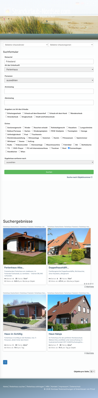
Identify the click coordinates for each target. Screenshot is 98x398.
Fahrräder (67, 145)
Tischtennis (36, 134)
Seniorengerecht (14, 128)
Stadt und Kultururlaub (45, 117)
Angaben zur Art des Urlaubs (16, 109)
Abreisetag (9, 98)
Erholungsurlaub (14, 113)
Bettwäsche (86, 145)
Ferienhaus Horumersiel (42, 293)
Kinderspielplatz (40, 131)
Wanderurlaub (76, 113)
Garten (27, 131)
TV (8, 148)
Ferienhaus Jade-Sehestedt (43, 227)
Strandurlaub (12, 117)
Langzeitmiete (86, 128)
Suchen (49, 172)
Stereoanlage (36, 145)
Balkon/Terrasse (14, 131)
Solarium (46, 138)
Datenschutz (75, 386)
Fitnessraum (67, 138)
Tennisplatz (72, 131)
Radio (9, 145)
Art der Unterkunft (12, 65)
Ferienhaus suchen (17, 386)
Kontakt (54, 386)
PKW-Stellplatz (57, 131)
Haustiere (72, 128)
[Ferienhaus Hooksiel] (69, 246)
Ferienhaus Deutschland (11, 227)
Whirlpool (11, 141)
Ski (76, 145)
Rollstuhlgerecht (58, 128)
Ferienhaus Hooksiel (85, 227)
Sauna (21, 141)
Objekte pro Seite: (82, 371)
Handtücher (12, 152)
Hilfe (47, 386)
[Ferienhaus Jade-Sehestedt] (24, 246)
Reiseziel (8, 57)
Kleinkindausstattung (16, 138)
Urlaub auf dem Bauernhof (35, 113)
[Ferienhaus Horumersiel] (24, 312)
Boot (64, 148)
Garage (84, 131)
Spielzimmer (81, 138)
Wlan (22, 152)
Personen (9, 76)
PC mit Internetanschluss (37, 148)
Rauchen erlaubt (40, 128)
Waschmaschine (53, 145)
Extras (7, 123)
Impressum (63, 386)
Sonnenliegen (75, 148)
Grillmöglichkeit (14, 134)
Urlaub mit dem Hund (58, 113)
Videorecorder (21, 145)
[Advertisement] (49, 199)
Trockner (55, 148)
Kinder (27, 128)
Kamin (56, 138)
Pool (26, 134)
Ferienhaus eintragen (35, 386)
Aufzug (31, 141)
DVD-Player (18, 148)
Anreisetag (9, 87)
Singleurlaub (26, 117)
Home (5, 386)
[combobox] (49, 61)
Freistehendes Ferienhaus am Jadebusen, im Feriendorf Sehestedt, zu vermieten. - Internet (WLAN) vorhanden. (23, 273)
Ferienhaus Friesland (27, 227)
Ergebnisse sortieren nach (15, 158)
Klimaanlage (33, 138)
